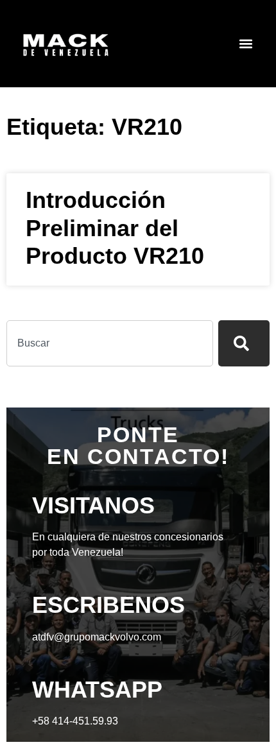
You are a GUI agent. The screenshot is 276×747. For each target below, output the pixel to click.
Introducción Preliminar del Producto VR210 (115, 227)
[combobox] (109, 343)
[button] (246, 44)
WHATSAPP (97, 689)
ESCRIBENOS (108, 605)
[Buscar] (244, 343)
